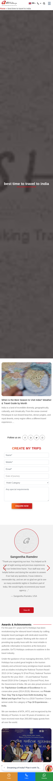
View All (26, 610)
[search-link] (45, 3)
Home (3, 8)
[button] (4, 568)
